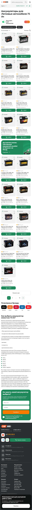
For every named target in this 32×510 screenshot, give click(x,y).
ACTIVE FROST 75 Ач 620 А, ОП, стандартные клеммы (23, 49)
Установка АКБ (17, 482)
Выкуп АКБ (17, 487)
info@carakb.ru (17, 429)
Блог (2, 468)
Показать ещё (16, 293)
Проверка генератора (19, 489)
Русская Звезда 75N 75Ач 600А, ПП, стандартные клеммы (22, 254)
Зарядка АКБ (17, 481)
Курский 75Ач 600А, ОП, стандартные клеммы (22, 227)
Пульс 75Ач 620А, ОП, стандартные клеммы (21, 200)
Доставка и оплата (18, 470)
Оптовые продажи (18, 475)
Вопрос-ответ (17, 466)
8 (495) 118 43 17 (20, 5)
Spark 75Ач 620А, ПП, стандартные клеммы (6, 103)
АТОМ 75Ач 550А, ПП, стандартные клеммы (21, 130)
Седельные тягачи (5, 484)
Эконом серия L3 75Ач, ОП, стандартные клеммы (8, 49)
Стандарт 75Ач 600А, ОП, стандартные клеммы (22, 173)
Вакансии (3, 476)
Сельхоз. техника (5, 487)
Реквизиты (4, 475)
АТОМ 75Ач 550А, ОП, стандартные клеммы (6, 130)
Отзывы (3, 473)
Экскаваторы (4, 489)
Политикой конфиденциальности (12, 417)
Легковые (3, 481)
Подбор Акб (17, 473)
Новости (3, 470)
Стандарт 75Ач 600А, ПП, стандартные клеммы (7, 173)
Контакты (3, 471)
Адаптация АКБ (18, 486)
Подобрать (16, 412)
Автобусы (3, 486)
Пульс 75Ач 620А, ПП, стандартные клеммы (6, 200)
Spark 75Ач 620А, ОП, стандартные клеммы (21, 103)
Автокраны (4, 491)
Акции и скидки (18, 468)
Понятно (16, 506)
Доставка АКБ (17, 484)
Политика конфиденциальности (9, 493)
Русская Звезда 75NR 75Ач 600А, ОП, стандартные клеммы (7, 254)
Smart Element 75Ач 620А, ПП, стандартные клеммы (7, 76)
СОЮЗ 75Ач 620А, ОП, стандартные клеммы (6, 281)
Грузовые (3, 482)
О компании (4, 466)
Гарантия (16, 471)
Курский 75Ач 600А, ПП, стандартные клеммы (7, 227)
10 (19, 297)
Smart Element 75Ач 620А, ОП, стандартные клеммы (22, 76)
